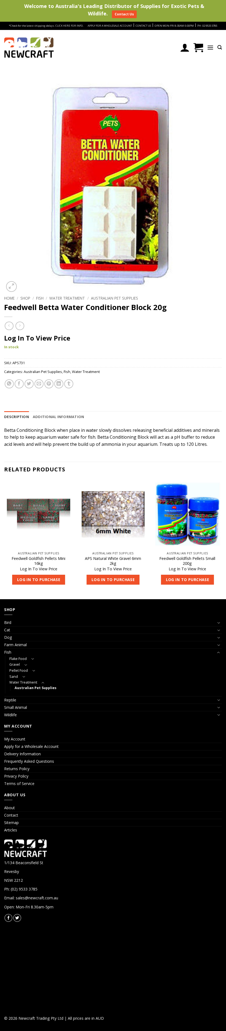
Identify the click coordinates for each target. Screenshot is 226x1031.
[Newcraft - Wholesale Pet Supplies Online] (29, 47)
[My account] (185, 47)
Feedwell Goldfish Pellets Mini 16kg (38, 561)
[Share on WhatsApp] (9, 383)
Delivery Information (22, 753)
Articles (10, 830)
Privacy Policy (16, 776)
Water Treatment (67, 298)
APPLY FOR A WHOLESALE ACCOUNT (110, 25)
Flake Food (18, 658)
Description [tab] (16, 416)
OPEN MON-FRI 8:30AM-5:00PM (174, 25)
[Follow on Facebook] (8, 918)
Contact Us (124, 14)
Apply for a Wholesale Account (31, 746)
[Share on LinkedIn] (58, 383)
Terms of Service (19, 783)
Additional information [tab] (58, 416)
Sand (13, 676)
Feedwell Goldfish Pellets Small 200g (187, 561)
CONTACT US (143, 25)
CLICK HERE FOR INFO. (69, 25)
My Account (14, 739)
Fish (40, 298)
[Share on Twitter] (29, 383)
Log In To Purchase (38, 579)
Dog (8, 637)
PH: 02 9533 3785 (207, 25)
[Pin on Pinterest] (48, 383)
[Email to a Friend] (39, 383)
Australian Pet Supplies (114, 298)
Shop (25, 298)
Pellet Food (18, 670)
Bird (7, 622)
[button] (198, 47)
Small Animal (15, 707)
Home (9, 298)
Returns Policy (16, 768)
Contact (11, 815)
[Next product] (9, 326)
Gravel (14, 664)
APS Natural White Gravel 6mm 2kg (113, 561)
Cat (7, 629)
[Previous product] (19, 326)
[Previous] (4, 539)
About (9, 807)
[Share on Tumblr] (68, 383)
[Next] (221, 539)
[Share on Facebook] (19, 383)
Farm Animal (15, 644)
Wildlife (10, 714)
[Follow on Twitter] (17, 918)
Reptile (10, 700)
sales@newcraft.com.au (37, 897)
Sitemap (11, 822)
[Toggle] (218, 623)
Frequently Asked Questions (29, 761)
